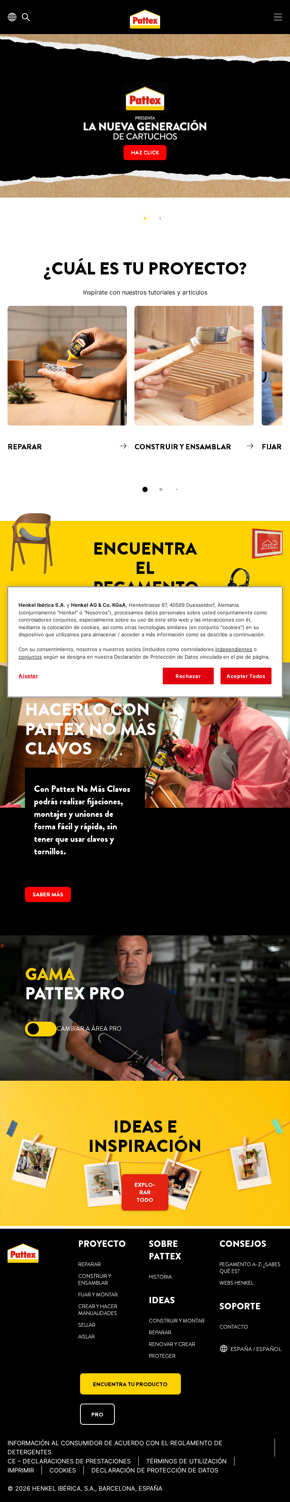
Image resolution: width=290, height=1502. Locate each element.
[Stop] (145, 218)
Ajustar (28, 676)
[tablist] (145, 489)
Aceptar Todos (246, 676)
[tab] (145, 489)
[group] (145, 133)
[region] (145, 642)
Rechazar (188, 676)
